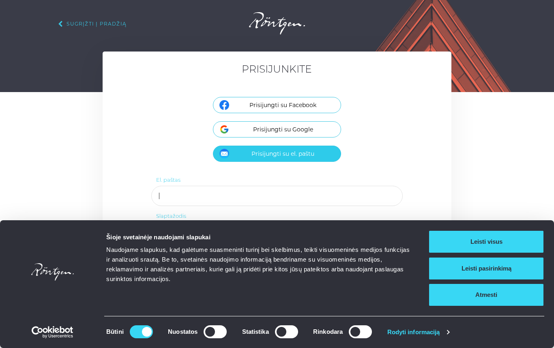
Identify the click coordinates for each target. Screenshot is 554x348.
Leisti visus (486, 241)
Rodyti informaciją (413, 332)
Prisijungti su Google (283, 129)
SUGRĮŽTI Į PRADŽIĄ (96, 24)
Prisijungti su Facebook (282, 105)
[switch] (215, 331)
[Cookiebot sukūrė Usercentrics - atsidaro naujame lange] (52, 332)
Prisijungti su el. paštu (282, 153)
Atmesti (486, 294)
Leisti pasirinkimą (486, 268)
